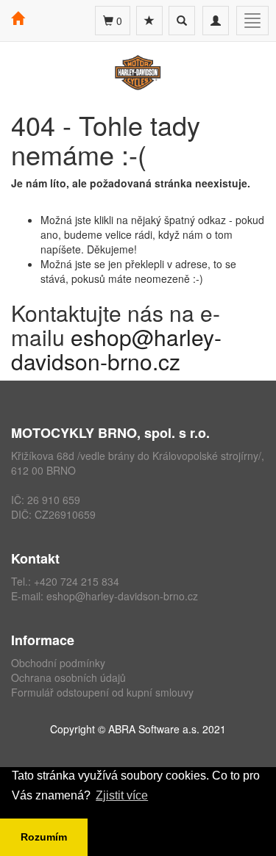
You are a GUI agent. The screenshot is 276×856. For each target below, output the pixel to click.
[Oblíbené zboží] (149, 20)
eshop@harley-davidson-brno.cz (116, 349)
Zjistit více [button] (122, 795)
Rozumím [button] (44, 837)
